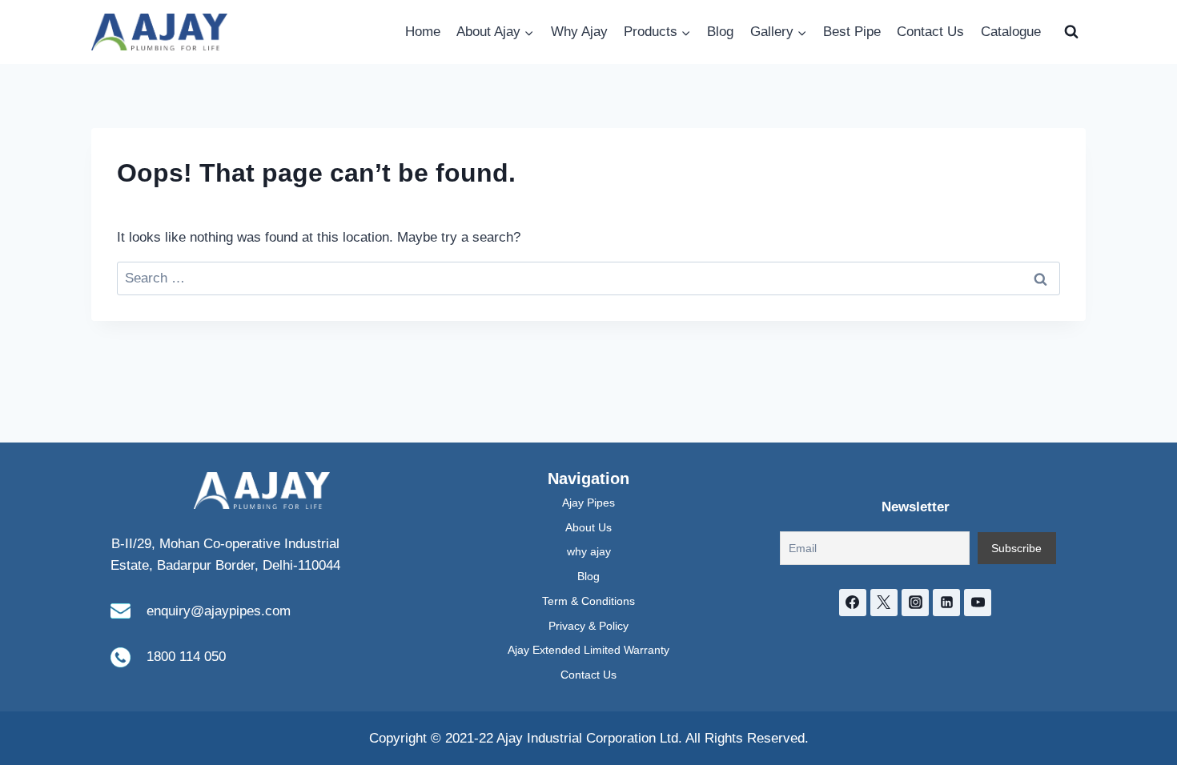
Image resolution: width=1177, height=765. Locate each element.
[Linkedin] (946, 602)
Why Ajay (579, 31)
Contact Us (930, 31)
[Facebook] (852, 602)
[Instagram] (915, 602)
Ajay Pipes (588, 502)
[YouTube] (977, 602)
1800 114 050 (186, 656)
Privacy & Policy (588, 625)
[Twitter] (884, 602)
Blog (720, 31)
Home (422, 31)
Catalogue (1011, 31)
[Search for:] (588, 278)
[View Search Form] (1071, 32)
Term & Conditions (588, 601)
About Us (588, 527)
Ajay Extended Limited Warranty (588, 649)
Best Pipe (852, 31)
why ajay (589, 551)
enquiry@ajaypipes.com (219, 611)
